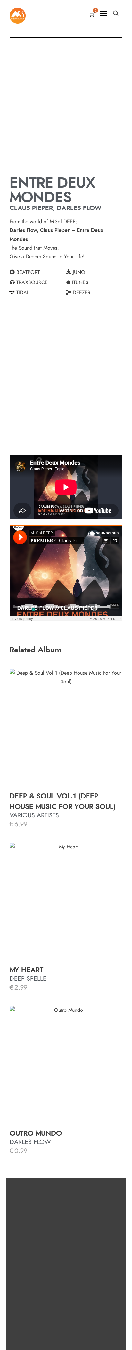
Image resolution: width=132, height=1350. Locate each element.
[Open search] (115, 13)
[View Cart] (92, 15)
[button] (38, 272)
